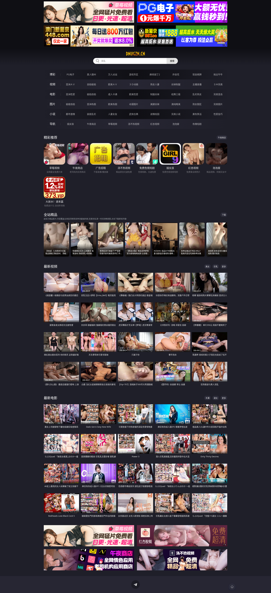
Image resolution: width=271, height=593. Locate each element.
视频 (52, 84)
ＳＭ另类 (218, 84)
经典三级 (175, 94)
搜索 (172, 60)
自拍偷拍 (91, 84)
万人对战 (112, 74)
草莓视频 (112, 124)
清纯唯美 (175, 104)
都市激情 (70, 114)
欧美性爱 (133, 94)
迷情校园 (154, 114)
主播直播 (197, 84)
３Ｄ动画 (133, 84)
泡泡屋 (175, 124)
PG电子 (70, 74)
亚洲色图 (91, 104)
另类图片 (218, 104)
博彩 (52, 74)
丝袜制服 (175, 84)
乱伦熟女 (197, 94)
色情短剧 (197, 124)
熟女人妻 (154, 84)
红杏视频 (154, 124)
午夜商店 (91, 124)
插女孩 (70, 124)
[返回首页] (232, 586)
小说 (52, 114)
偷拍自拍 (91, 94)
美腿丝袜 (154, 104)
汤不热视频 (133, 124)
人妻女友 (112, 114)
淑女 (216, 398)
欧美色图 (112, 104)
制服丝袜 (154, 94)
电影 (52, 94)
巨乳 (216, 266)
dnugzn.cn (135, 54)
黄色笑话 (197, 114)
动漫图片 (133, 104)
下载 (224, 214)
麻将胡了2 (155, 74)
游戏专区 (133, 74)
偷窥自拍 (70, 104)
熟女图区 (197, 104)
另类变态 (218, 94)
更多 (224, 266)
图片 (52, 104)
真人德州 (91, 74)
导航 (52, 124)
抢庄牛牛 (218, 74)
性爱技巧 (218, 114)
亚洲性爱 (70, 94)
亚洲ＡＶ (70, 84)
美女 (207, 266)
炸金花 (175, 74)
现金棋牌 (197, 74)
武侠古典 (133, 114)
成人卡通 (112, 94)
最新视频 (50, 266)
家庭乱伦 (91, 114)
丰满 (207, 398)
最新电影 (50, 397)
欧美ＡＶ (112, 84)
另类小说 (175, 114)
